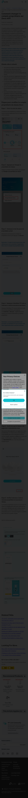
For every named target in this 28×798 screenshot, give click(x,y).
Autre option (14, 404)
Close (24, 391)
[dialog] (14, 399)
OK (14, 400)
